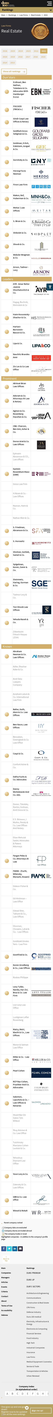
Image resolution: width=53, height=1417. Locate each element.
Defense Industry (34, 1312)
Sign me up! (37, 1410)
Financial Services (34, 1333)
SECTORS (33, 1286)
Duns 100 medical (34, 1316)
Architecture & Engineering (38, 1293)
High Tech (31, 1343)
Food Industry (32, 1338)
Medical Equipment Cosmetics (39, 1361)
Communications (34, 1298)
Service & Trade (33, 1366)
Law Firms (31, 1357)
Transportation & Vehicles (37, 1371)
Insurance (31, 1352)
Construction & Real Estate (38, 1302)
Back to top (6, 1260)
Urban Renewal (33, 1376)
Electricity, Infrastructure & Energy (38, 1322)
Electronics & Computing (37, 1329)
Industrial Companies (36, 1347)
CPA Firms (31, 1307)
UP (30, 1279)
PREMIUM (33, 1273)
